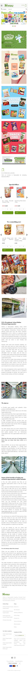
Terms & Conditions (19, 661)
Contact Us (16, 618)
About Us (16, 606)
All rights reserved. (16, 670)
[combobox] (17, 9)
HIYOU (12, 670)
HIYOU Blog (16, 615)
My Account (17, 609)
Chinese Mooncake (7, 620)
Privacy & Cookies (10, 661)
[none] (1, 18)
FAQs (15, 627)
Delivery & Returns (18, 612)
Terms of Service (17, 621)
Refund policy (17, 624)
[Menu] (1, 5)
